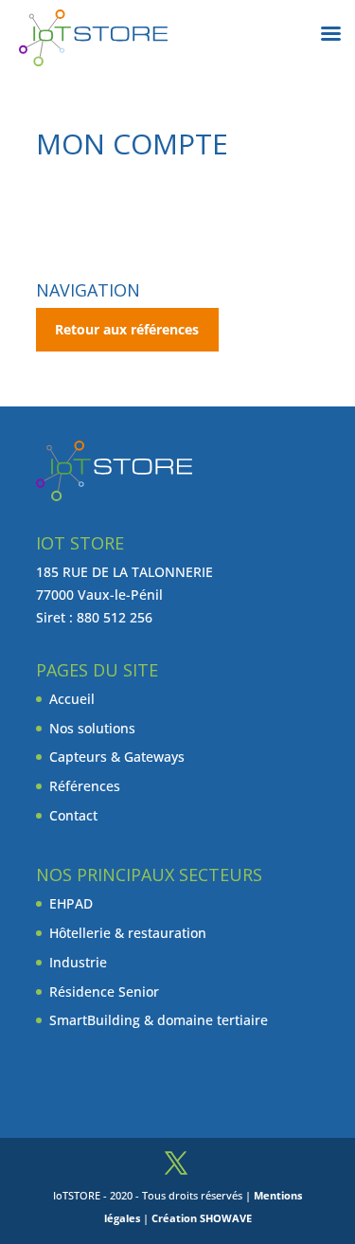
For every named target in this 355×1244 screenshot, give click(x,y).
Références (84, 786)
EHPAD (71, 903)
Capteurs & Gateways (117, 757)
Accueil (72, 699)
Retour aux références (127, 329)
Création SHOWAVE (201, 1218)
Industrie (78, 962)
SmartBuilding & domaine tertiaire (158, 1020)
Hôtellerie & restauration (127, 933)
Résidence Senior (104, 992)
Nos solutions (92, 728)
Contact (73, 815)
